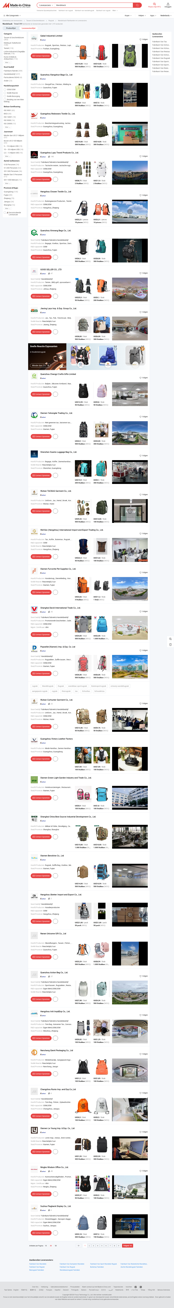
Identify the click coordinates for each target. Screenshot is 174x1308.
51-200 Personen (12, 168)
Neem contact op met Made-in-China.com (96, 1287)
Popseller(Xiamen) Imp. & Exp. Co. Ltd (57, 646)
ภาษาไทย (134, 1290)
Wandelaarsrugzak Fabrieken (70, 1270)
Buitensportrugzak (98, 686)
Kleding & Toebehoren (12, 44)
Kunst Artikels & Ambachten (11, 58)
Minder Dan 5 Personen (13, 175)
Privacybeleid (74, 1287)
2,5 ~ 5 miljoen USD (13, 152)
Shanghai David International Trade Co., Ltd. (60, 607)
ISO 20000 (10, 123)
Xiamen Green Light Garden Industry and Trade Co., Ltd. (66, 777)
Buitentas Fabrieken (97, 1267)
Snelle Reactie (12, 93)
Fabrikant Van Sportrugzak (163, 61)
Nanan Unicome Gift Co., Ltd (53, 933)
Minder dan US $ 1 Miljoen (14, 136)
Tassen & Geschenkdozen (14, 38)
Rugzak (61, 686)
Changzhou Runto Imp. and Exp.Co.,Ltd (58, 1089)
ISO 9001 (9, 110)
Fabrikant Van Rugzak (161, 58)
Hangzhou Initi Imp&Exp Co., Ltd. (55, 1011)
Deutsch (66, 1290)
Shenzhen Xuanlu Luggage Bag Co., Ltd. (58, 452)
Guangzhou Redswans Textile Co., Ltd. (57, 113)
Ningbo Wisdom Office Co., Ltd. (54, 1167)
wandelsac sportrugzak (77, 686)
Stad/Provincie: (37, 48)
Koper (127, 15)
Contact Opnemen (42, 56)
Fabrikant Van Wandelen (37, 1264)
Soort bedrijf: (36, 162)
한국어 (103, 1290)
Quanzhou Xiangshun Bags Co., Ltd (56, 74)
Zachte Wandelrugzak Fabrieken (132, 1267)
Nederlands (119, 1290)
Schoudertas (99, 691)
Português (74, 1290)
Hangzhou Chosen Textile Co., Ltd (55, 191)
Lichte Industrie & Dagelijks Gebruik (14, 52)
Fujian (8, 195)
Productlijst (11, 28)
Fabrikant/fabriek (13, 70)
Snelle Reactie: (36, 321)
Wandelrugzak (47, 686)
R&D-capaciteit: (37, 169)
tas (76, 691)
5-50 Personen (11, 164)
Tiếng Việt (151, 1290)
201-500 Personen (13, 171)
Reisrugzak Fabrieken (36, 1270)
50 (56, 1246)
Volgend (126, 1246)
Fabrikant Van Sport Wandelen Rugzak (103, 1264)
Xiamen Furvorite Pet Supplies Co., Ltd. (58, 568)
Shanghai (9, 205)
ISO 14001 (10, 117)
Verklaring (44, 1287)
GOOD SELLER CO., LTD (51, 269)
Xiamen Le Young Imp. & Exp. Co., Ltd (57, 1128)
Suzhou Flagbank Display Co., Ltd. (55, 1206)
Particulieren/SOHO (13, 77)
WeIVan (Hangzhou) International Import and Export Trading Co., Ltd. (71, 529)
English (16, 1290)
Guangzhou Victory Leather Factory (56, 738)
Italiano (83, 1290)
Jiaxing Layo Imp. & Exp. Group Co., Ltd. (58, 308)
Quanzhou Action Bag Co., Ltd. (54, 972)
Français (49, 1290)
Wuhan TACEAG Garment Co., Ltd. (55, 491)
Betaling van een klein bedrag (14, 100)
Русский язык (94, 1290)
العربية (111, 1290)
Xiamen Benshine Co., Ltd (52, 855)
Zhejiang (9, 198)
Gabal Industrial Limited (51, 35)
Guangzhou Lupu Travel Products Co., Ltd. (59, 152)
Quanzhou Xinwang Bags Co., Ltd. (55, 230)
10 (46, 1246)
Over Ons (35, 1287)
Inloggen (168, 6)
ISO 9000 (9, 120)
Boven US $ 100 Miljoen (13, 142)
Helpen (141, 15)
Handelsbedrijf (12, 74)
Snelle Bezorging (13, 96)
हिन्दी (127, 1290)
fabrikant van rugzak (66, 10)
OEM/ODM (10, 89)
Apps (152, 15)
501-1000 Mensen (13, 180)
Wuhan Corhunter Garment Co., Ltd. (56, 699)
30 (51, 1246)
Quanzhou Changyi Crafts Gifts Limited (58, 374)
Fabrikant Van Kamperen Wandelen (72, 1264)
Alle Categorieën (12, 15)
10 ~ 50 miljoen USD (13, 149)
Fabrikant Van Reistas (161, 51)
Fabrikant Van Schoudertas (163, 48)
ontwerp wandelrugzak (120, 686)
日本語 (41, 1290)
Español (57, 1290)
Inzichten (129, 1287)
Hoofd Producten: (38, 45)
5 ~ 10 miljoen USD (13, 146)
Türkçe (143, 1290)
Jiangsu (9, 201)
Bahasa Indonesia (164, 1290)
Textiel (9, 48)
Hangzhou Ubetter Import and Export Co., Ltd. (61, 894)
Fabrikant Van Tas (159, 41)
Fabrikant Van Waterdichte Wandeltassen (135, 1264)
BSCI (7, 113)
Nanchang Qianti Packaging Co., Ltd (56, 1050)
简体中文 (24, 1290)
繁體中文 (33, 1290)
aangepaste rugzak (39, 691)
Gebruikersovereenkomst (59, 1287)
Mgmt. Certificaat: (38, 627)
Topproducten (118, 1287)
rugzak (35, 686)
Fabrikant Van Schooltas (162, 45)
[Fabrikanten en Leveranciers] (16, 5)
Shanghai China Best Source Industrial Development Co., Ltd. (68, 816)
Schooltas (86, 691)
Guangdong (11, 191)
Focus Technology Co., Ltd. (84, 1295)
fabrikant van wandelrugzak (84, 10)
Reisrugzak (66, 691)
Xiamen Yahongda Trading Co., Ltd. (56, 413)
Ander (8, 80)
